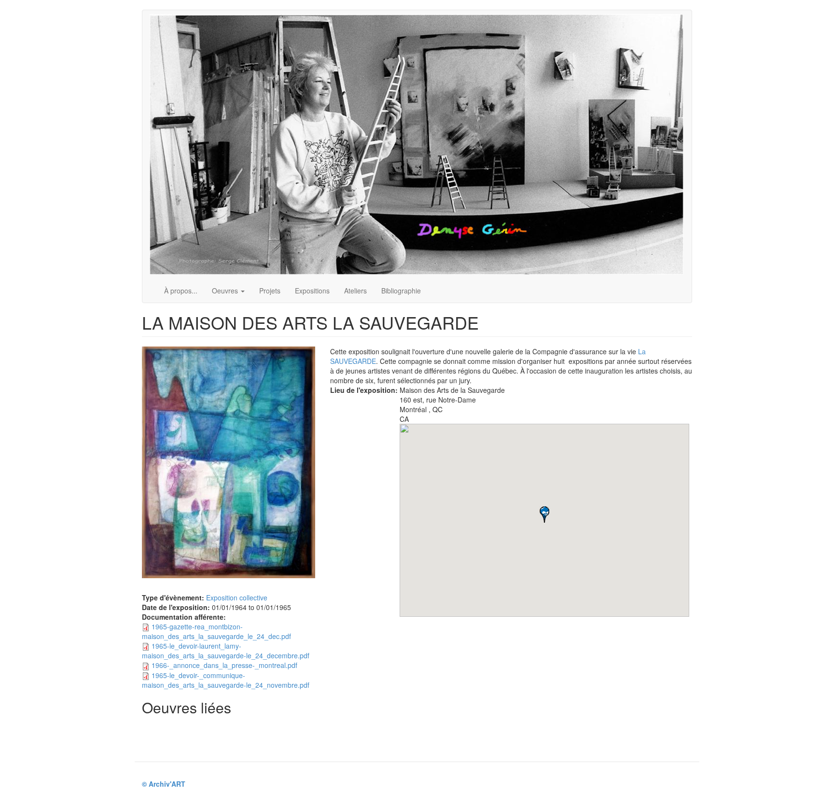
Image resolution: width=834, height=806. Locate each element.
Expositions (312, 290)
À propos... (180, 290)
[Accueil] (420, 144)
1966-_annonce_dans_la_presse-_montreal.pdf (224, 665)
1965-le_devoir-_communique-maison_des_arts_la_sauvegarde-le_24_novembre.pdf (225, 680)
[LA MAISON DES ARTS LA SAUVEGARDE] (229, 462)
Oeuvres (226, 290)
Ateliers (355, 290)
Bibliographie (401, 290)
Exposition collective (236, 597)
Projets (269, 290)
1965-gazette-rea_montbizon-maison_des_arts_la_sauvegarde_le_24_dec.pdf (216, 631)
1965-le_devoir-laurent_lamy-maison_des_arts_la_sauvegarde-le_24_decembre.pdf (225, 650)
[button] (544, 514)
